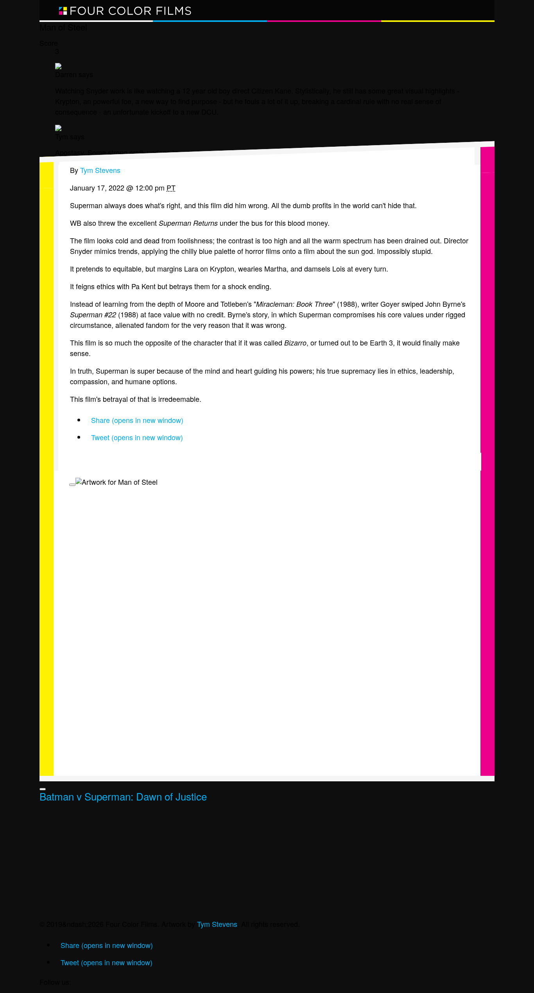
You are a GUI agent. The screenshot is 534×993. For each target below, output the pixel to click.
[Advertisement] (267, 864)
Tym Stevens (217, 924)
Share (137, 420)
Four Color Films (125, 10)
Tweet (137, 437)
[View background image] (72, 485)
